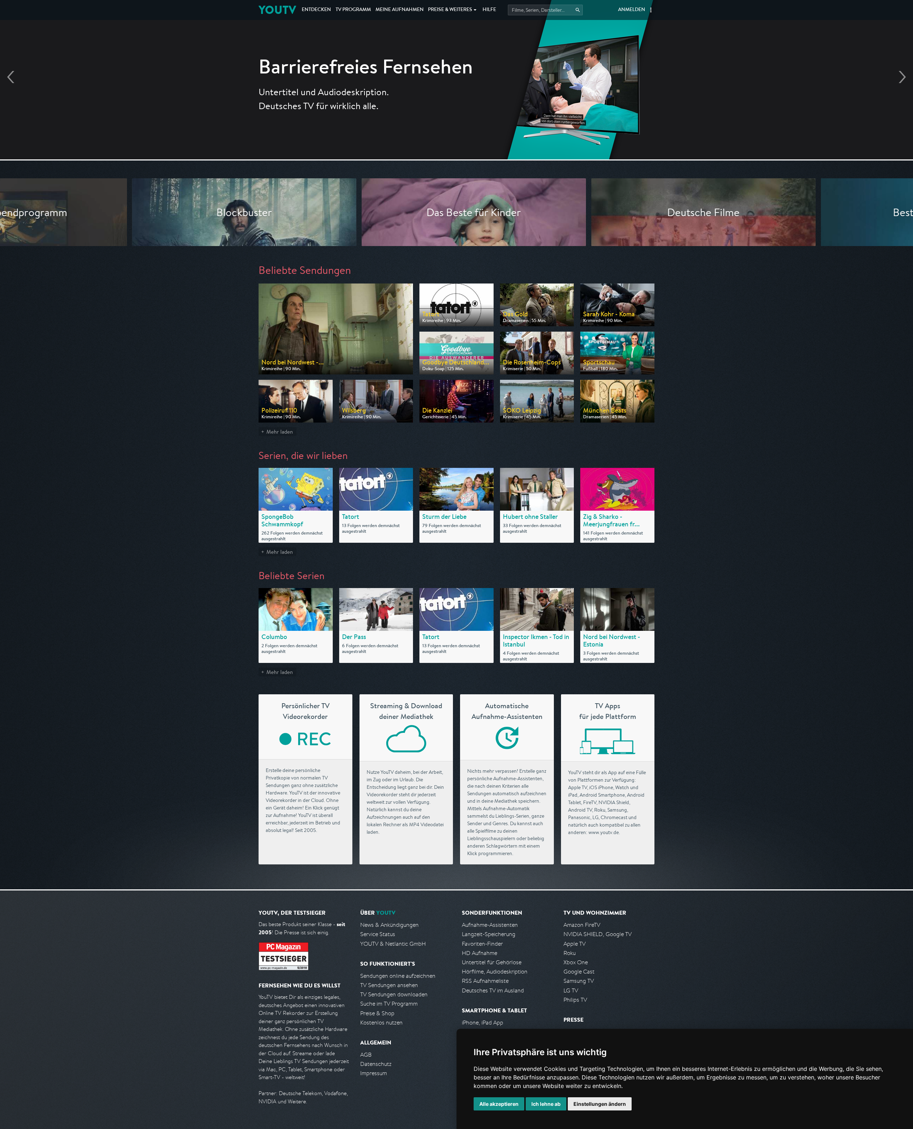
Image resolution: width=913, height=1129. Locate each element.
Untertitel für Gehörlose (491, 962)
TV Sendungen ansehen (389, 985)
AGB (366, 1054)
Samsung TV (578, 981)
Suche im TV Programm (389, 1003)
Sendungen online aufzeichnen (397, 976)
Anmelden (631, 9)
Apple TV (574, 943)
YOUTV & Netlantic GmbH (393, 943)
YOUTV (277, 10)
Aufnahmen (400, 9)
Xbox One (575, 962)
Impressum (373, 1073)
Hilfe (489, 9)
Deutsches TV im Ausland (493, 990)
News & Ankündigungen (389, 925)
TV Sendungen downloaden (394, 994)
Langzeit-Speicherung (488, 934)
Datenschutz (376, 1064)
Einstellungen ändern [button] (599, 1104)
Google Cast (579, 971)
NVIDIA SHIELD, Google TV (597, 934)
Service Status (377, 934)
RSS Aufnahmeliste (485, 981)
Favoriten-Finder (482, 943)
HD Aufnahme (479, 953)
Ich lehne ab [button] (546, 1104)
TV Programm (353, 9)
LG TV (570, 990)
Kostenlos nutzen (381, 1022)
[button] (650, 10)
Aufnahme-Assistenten (490, 925)
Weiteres (450, 9)
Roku (569, 953)
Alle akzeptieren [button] (499, 1104)
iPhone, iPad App (482, 1022)
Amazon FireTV (581, 925)
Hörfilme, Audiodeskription (494, 971)
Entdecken (316, 9)
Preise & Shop (377, 1013)
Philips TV (575, 999)
